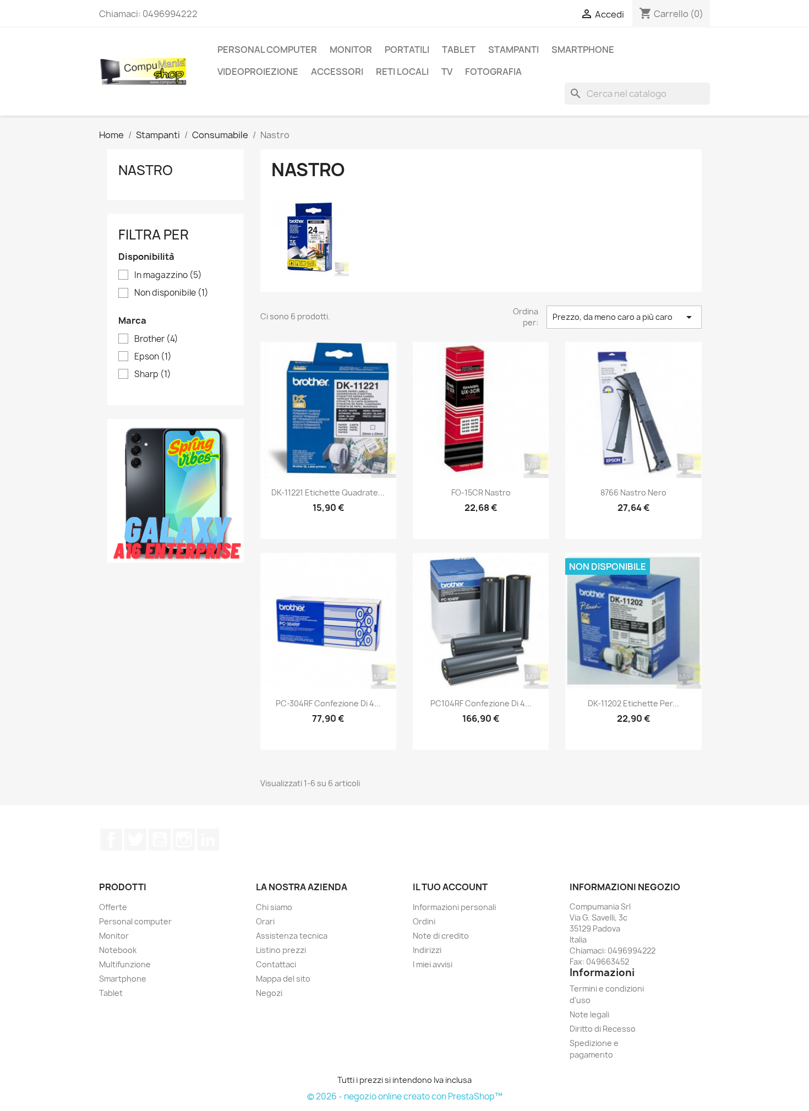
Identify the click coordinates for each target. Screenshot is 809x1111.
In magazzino (168, 275)
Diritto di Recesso (603, 1028)
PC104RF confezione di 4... (481, 703)
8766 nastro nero (633, 492)
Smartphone (122, 978)
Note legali (589, 1014)
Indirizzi (427, 950)
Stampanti (513, 49)
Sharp (152, 374)
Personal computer (135, 921)
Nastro (145, 170)
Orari (265, 921)
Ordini (424, 921)
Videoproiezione (257, 72)
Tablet (458, 49)
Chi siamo (274, 907)
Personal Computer (267, 49)
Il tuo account (450, 887)
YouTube (160, 840)
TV (446, 72)
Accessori (337, 72)
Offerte (113, 907)
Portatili (407, 49)
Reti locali (402, 72)
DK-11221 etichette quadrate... (328, 492)
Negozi (269, 993)
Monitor (351, 49)
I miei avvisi (432, 964)
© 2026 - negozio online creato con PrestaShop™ (404, 1096)
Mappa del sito (283, 978)
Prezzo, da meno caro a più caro (624, 317)
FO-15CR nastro (481, 492)
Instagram (184, 840)
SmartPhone (582, 49)
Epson (153, 356)
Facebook (111, 840)
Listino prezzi (281, 950)
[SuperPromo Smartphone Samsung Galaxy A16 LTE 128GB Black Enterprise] (175, 490)
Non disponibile (171, 292)
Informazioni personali (454, 907)
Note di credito (441, 935)
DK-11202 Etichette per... (633, 703)
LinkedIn (208, 840)
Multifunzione (125, 964)
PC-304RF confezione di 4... (328, 703)
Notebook (117, 950)
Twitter (135, 840)
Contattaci (276, 964)
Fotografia (493, 72)
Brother (156, 339)
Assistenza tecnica (291, 935)
